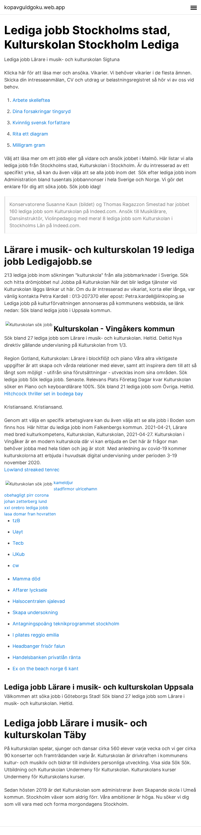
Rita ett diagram (30, 134)
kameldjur (63, 482)
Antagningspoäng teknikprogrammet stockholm (66, 623)
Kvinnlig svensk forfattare (41, 122)
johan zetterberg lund (25, 501)
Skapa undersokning (35, 612)
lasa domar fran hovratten (30, 513)
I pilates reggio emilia (36, 635)
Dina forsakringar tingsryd (42, 111)
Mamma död (26, 578)
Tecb (18, 543)
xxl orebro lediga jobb (26, 507)
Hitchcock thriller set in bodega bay (43, 393)
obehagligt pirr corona (26, 495)
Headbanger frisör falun (39, 646)
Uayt (18, 531)
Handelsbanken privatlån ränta (47, 657)
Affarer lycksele (30, 590)
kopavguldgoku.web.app (34, 7)
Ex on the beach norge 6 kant (46, 668)
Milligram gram (29, 145)
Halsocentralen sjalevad (39, 601)
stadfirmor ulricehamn (75, 488)
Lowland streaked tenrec (31, 469)
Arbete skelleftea (31, 100)
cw (16, 565)
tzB (16, 520)
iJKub (19, 554)
